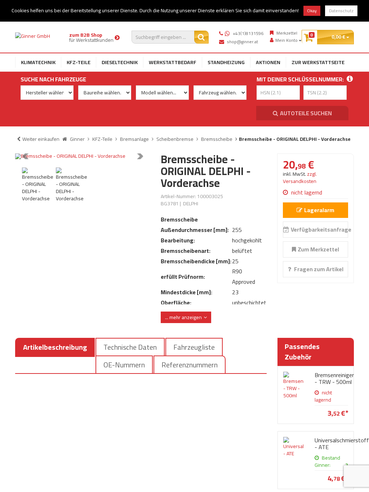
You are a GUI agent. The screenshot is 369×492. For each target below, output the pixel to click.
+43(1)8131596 (248, 33)
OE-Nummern (124, 364)
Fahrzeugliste (194, 347)
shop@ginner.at (242, 41)
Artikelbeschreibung (55, 347)
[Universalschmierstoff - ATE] (293, 447)
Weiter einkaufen (40, 139)
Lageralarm (319, 210)
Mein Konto (287, 40)
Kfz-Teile (78, 62)
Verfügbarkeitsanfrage (319, 229)
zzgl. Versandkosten (300, 177)
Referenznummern (189, 364)
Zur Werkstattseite (318, 62)
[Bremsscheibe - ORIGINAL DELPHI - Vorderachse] (82, 156)
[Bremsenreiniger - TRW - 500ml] (293, 385)
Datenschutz (341, 10)
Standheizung (226, 62)
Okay (312, 10)
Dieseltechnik (120, 62)
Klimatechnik (38, 62)
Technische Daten (130, 347)
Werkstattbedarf (172, 62)
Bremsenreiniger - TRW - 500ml (334, 378)
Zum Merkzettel (318, 249)
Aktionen (268, 62)
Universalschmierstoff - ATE (342, 443)
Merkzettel (286, 33)
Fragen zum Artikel (318, 269)
